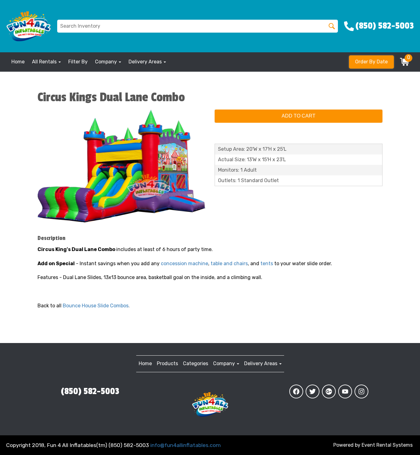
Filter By (78, 62)
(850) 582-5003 (90, 391)
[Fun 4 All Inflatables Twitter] (312, 391)
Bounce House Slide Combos (96, 306)
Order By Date (371, 62)
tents (266, 263)
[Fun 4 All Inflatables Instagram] (361, 391)
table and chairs (229, 263)
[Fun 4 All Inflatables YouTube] (345, 391)
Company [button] (106, 62)
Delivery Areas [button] (146, 62)
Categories (195, 363)
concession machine (184, 263)
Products (167, 363)
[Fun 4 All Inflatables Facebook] (296, 391)
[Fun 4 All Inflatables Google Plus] (329, 391)
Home (18, 62)
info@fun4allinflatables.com (185, 445)
